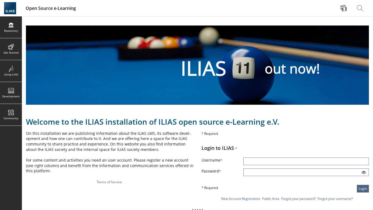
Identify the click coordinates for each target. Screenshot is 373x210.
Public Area (270, 198)
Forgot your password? (298, 198)
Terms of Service (109, 182)
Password (219, 171)
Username (219, 160)
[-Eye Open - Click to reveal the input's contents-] (364, 173)
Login (363, 188)
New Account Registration (240, 198)
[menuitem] (344, 8)
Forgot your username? (335, 198)
